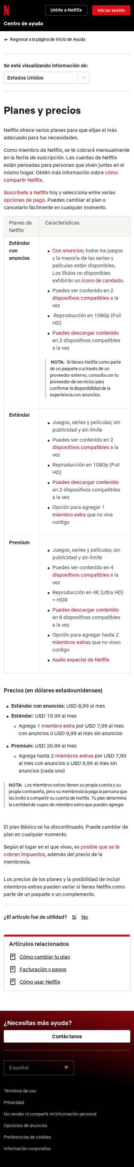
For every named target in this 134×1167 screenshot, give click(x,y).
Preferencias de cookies (27, 1137)
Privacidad (14, 1102)
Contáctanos (67, 1036)
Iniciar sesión (111, 10)
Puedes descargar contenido (86, 333)
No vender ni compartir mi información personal (50, 1114)
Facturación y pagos (43, 969)
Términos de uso (20, 1091)
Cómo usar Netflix (40, 982)
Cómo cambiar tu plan (45, 957)
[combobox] (7, 77)
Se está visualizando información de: (46, 65)
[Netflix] (6, 10)
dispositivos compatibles (80, 298)
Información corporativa (27, 1148)
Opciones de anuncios (25, 1125)
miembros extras (71, 642)
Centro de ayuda (23, 23)
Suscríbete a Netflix (26, 192)
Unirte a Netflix (66, 10)
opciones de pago (24, 200)
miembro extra (69, 514)
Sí (74, 917)
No (84, 917)
